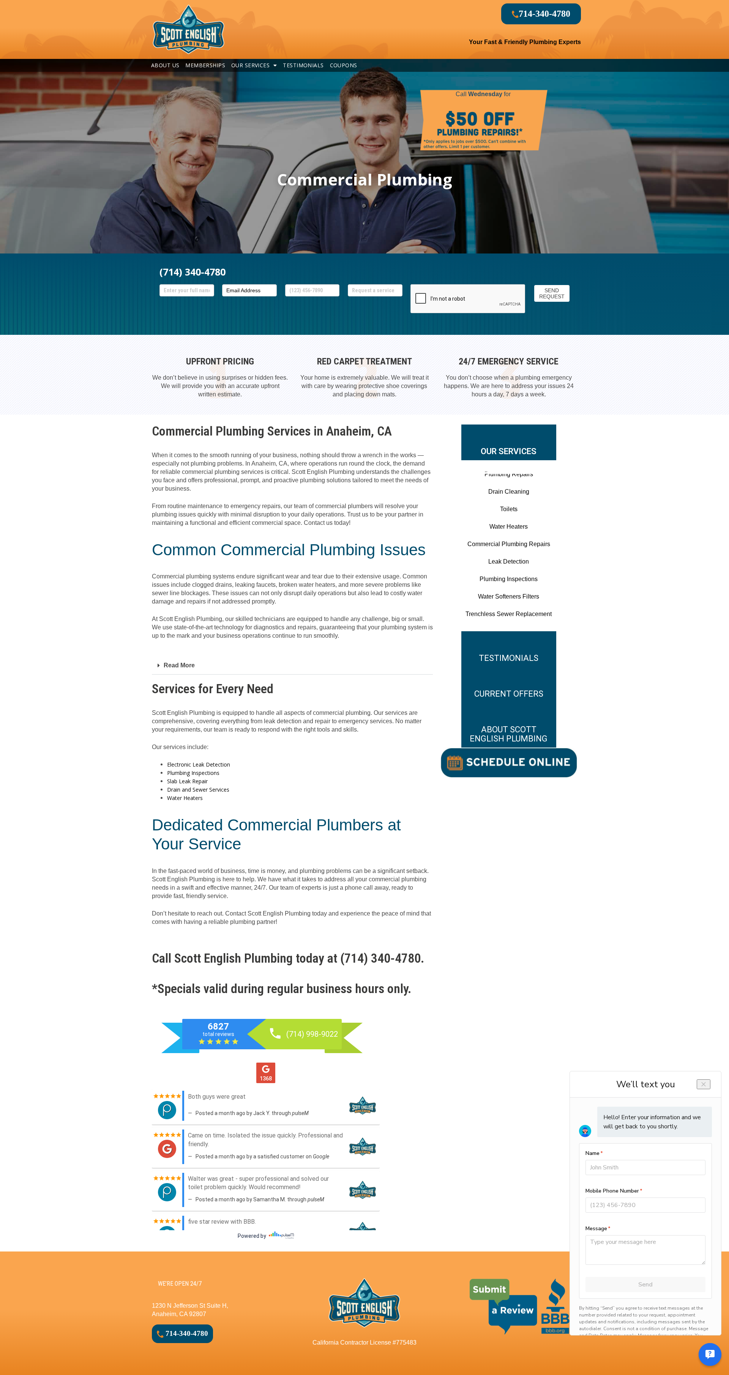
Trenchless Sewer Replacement (508, 614)
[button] (292, 666)
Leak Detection (508, 561)
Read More (179, 665)
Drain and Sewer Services (198, 789)
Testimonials (303, 65)
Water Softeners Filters (508, 596)
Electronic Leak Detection (198, 764)
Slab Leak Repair (187, 781)
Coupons (343, 65)
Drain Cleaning (508, 491)
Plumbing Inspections (193, 772)
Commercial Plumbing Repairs (508, 544)
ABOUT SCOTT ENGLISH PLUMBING (509, 734)
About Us (165, 65)
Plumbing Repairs (508, 474)
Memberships (205, 65)
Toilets (509, 509)
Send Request (552, 293)
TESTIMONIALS (508, 658)
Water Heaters (185, 798)
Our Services (250, 65)
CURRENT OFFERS (508, 694)
